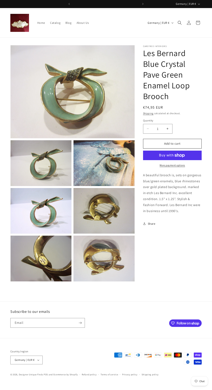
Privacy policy (129, 374)
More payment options (172, 165)
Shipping (148, 113)
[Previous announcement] (69, 4)
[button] (179, 22)
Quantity (148, 120)
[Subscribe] (80, 323)
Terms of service (109, 374)
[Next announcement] (142, 4)
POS (46, 374)
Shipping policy (150, 374)
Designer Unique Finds (31, 374)
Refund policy (89, 374)
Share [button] (151, 224)
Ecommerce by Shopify (65, 374)
